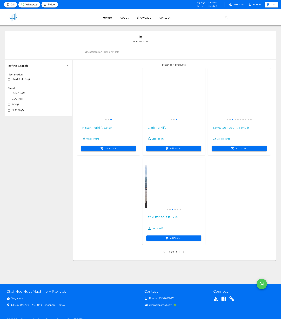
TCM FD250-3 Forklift (163, 217)
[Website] (232, 299)
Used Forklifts (92, 139)
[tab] (140, 39)
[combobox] (140, 52)
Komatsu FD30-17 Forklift (231, 127)
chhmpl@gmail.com (161, 305)
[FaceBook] (224, 299)
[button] (38, 65)
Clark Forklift (157, 127)
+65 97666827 (166, 298)
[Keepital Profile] (216, 298)
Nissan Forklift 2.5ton (97, 127)
